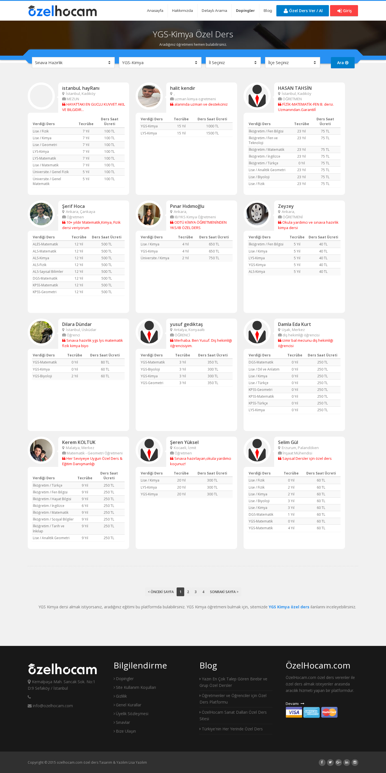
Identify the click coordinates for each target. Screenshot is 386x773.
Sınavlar (123, 722)
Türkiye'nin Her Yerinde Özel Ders (232, 728)
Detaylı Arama (214, 10)
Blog (268, 10)
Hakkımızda (182, 10)
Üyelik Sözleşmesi (132, 713)
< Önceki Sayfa (161, 591)
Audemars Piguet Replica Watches (55, 762)
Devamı (293, 703)
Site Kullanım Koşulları (136, 687)
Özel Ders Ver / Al (305, 10)
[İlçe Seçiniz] (292, 62)
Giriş (347, 10)
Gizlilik (121, 696)
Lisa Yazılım (138, 762)
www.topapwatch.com (100, 762)
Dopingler (125, 678)
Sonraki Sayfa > (224, 591)
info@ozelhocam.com (52, 705)
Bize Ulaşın (126, 731)
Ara (341, 62)
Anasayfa (155, 10)
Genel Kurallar (128, 704)
